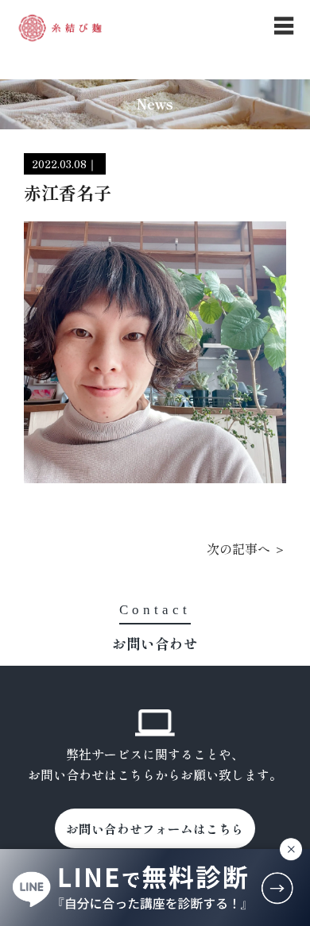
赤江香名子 (67, 192)
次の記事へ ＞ (246, 548)
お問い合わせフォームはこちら (155, 828)
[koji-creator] (60, 28)
